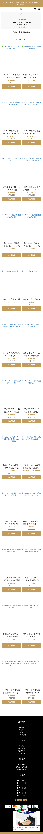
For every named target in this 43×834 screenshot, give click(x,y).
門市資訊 (21, 730)
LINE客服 (21, 764)
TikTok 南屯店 (21, 788)
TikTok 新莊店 (21, 785)
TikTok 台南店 (21, 793)
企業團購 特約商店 (21, 769)
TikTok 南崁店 (21, 780)
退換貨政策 (21, 751)
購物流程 (21, 746)
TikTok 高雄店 (21, 795)
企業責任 (21, 732)
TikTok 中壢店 (21, 783)
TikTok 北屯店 (21, 790)
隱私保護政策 (21, 748)
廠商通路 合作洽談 (21, 767)
